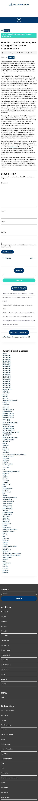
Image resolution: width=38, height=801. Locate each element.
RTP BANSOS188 (7, 509)
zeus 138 (5, 566)
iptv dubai (5, 482)
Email (3, 221)
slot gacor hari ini (7, 464)
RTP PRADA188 (7, 523)
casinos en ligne (7, 499)
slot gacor (5, 462)
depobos (5, 495)
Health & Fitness (5, 744)
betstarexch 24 (7, 492)
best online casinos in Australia (11, 555)
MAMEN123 (6, 522)
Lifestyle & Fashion (6, 758)
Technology (4, 787)
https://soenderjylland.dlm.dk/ (11, 471)
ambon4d (5, 542)
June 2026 (4, 621)
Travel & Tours (5, 792)
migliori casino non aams (10, 497)
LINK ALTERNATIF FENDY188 (10, 423)
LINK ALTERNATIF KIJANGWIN (11, 432)
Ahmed (16, 53)
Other (2, 763)
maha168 (5, 391)
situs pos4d (6, 466)
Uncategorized (5, 797)
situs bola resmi (13, 147)
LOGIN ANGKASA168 (8, 439)
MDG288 (5, 396)
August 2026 (4, 612)
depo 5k (5, 443)
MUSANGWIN (6, 520)
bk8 (4, 494)
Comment (4, 183)
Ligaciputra (6, 538)
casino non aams (7, 503)
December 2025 (5, 650)
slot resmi (5, 548)
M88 (4, 537)
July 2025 (3, 674)
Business (3, 720)
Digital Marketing (6, 725)
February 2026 (5, 640)
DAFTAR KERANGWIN (8, 428)
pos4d (4, 486)
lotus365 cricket (7, 507)
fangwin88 (6, 473)
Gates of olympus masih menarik (12, 553)
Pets (2, 768)
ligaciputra (6, 551)
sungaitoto (6, 406)
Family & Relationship (7, 734)
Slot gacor (5, 398)
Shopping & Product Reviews (9, 778)
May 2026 (4, 626)
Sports (3, 782)
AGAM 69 (5, 510)
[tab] (19, 20)
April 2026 (4, 631)
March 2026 (4, 636)
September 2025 (6, 664)
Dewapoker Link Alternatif (10, 400)
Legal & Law (4, 754)
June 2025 (4, 679)
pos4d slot (6, 572)
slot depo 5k (6, 402)
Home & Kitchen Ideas (7, 749)
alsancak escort (7, 411)
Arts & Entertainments (7, 710)
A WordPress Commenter (11, 337)
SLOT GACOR (6, 516)
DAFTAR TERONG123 (8, 430)
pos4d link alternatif (8, 409)
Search (19, 270)
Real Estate (4, 773)
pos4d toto (6, 570)
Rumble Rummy (7, 389)
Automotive (4, 715)
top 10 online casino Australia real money (14, 454)
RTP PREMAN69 (7, 514)
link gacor (5, 395)
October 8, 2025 (7, 53)
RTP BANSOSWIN (7, 488)
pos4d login (6, 452)
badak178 (5, 477)
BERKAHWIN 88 (7, 550)
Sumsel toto (6, 441)
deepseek (5, 559)
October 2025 (5, 660)
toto (4, 469)
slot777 (5, 565)
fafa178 (5, 353)
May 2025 (4, 684)
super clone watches (8, 531)
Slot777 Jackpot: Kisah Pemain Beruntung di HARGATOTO (19, 313)
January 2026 (5, 645)
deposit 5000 (6, 419)
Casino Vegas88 (7, 557)
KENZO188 (6, 518)
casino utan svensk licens (10, 529)
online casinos (7, 527)
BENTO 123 (6, 436)
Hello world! (26, 337)
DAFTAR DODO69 (7, 434)
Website (3, 232)
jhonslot (5, 525)
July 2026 (3, 616)
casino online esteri (8, 501)
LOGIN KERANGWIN (8, 512)
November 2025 (5, 655)
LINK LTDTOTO (7, 484)
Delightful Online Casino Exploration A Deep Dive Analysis (19, 293)
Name (3, 211)
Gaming (6, 30)
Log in (2, 697)
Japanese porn (7, 563)
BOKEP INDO (6, 490)
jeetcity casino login (8, 456)
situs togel (6, 480)
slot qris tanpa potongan (10, 546)
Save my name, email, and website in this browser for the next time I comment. (18, 246)
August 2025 (4, 669)
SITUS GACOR (6, 355)
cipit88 (4, 475)
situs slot (5, 479)
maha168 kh (6, 393)
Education (4, 730)
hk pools (5, 533)
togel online (6, 458)
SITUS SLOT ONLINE (8, 426)
